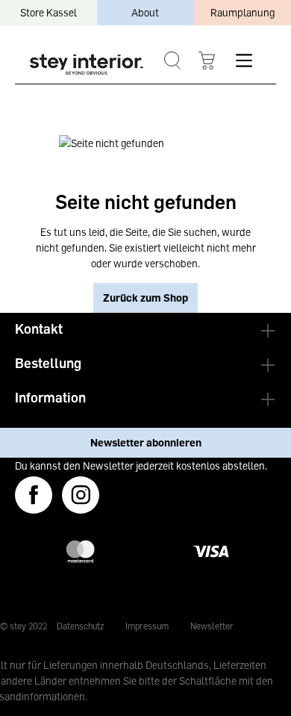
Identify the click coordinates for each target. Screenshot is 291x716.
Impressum (147, 626)
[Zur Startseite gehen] (86, 64)
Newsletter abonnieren (145, 442)
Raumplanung (242, 12)
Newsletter (212, 626)
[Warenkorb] (206, 61)
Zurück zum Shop (145, 297)
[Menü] (243, 60)
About (145, 12)
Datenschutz (80, 626)
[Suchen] (172, 61)
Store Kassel (48, 12)
